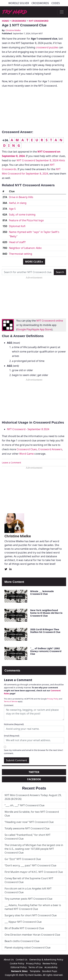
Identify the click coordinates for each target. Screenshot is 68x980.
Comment (8, 705)
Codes (55, 3)
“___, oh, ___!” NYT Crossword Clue (24, 805)
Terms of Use (35, 967)
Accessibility (50, 967)
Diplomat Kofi (17, 226)
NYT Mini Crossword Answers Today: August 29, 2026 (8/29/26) (33, 797)
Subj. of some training (22, 214)
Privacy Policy (53, 699)
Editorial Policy (19, 967)
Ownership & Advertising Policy (46, 959)
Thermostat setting (20, 253)
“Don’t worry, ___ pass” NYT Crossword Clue (30, 865)
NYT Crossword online (49, 320)
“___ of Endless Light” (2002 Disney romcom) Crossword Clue (45, 651)
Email (11, 735)
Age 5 (12, 208)
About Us (9, 959)
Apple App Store (42, 329)
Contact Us (21, 959)
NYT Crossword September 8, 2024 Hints (41, 160)
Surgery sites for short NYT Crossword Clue (31, 915)
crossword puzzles (47, 47)
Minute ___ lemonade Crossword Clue (42, 592)
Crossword (19, 20)
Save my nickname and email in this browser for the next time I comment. (33, 751)
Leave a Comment (11, 462)
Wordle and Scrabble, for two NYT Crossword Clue (32, 813)
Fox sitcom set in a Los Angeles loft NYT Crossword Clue (28, 890)
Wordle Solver (18, 3)
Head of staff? (17, 242)
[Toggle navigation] (61, 12)
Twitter (34, 772)
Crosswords (40, 3)
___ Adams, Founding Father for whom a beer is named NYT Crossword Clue (33, 907)
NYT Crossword (39, 20)
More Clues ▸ (34, 261)
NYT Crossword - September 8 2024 (28, 429)
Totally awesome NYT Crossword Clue (27, 828)
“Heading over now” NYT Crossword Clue (29, 822)
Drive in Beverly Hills (21, 197)
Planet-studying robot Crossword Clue (27, 947)
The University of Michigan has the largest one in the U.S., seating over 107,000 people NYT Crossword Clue (34, 848)
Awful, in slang (17, 203)
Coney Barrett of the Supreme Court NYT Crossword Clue (29, 880)
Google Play (24, 329)
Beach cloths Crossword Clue (22, 941)
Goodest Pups (49, 971)
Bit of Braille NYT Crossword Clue (24, 928)
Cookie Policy (17, 963)
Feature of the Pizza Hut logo (26, 220)
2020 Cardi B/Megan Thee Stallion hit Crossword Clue (45, 631)
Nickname (14, 724)
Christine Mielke (13, 30)
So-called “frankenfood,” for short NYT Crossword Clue (27, 836)
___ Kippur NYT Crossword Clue (23, 922)
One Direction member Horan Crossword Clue (32, 934)
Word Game (26, 453)
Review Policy (50, 963)
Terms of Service (10, 701)
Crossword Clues (27, 449)
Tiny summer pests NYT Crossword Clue (28, 898)
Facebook (34, 779)
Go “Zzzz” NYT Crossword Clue (23, 859)
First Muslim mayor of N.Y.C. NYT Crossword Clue (34, 872)
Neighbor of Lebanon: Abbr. (25, 248)
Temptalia (35, 971)
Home (5, 20)
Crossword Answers (50, 449)
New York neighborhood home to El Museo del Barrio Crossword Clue (46, 613)
